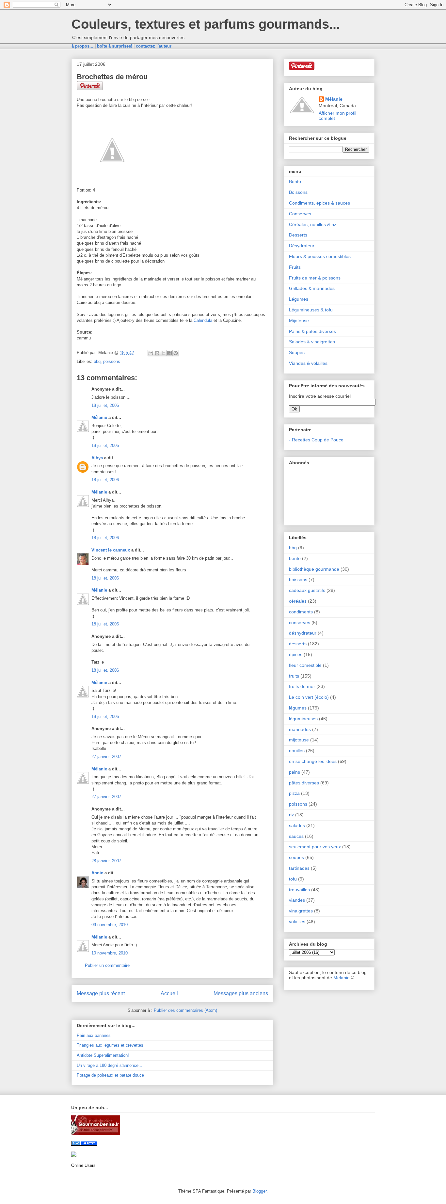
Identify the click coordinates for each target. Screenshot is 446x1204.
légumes (298, 707)
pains (294, 772)
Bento (295, 181)
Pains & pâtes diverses (312, 331)
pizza (294, 793)
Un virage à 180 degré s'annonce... (109, 1065)
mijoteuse (299, 739)
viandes (297, 900)
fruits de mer (302, 686)
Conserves (300, 213)
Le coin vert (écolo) (309, 697)
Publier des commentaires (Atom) (185, 1010)
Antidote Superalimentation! (103, 1055)
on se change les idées (313, 761)
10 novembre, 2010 (109, 953)
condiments (301, 611)
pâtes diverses (304, 782)
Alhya (97, 457)
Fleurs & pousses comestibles (320, 256)
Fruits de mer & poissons (315, 277)
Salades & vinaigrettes (312, 341)
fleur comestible (305, 665)
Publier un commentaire (107, 965)
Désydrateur (301, 245)
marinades (300, 729)
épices (295, 654)
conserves (299, 622)
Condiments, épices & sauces (319, 203)
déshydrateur (302, 633)
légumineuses (303, 718)
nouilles (297, 750)
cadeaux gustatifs (307, 590)
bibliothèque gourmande (314, 569)
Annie (97, 872)
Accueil (169, 993)
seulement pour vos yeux (315, 846)
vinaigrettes (301, 910)
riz (291, 814)
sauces (296, 836)
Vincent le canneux (110, 550)
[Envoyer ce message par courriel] (151, 353)
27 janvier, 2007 (106, 756)
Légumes (298, 299)
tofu (293, 879)
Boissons (298, 192)
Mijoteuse (299, 320)
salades (297, 825)
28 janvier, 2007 (106, 860)
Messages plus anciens (241, 993)
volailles (297, 921)
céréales (298, 601)
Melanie (341, 977)
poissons (111, 361)
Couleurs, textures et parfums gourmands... (206, 24)
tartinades (299, 868)
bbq (97, 361)
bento (295, 558)
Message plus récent (101, 993)
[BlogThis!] (157, 353)
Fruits (295, 267)
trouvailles (299, 889)
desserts (298, 643)
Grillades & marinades (312, 288)
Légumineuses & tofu (311, 309)
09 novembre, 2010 (109, 924)
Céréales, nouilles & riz (312, 224)
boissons (298, 579)
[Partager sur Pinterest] (175, 353)
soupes (296, 857)
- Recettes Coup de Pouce (316, 439)
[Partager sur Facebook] (169, 353)
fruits (294, 676)
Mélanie (99, 417)
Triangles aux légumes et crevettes (110, 1045)
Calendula (203, 320)
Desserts (298, 234)
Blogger (259, 1191)
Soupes (297, 352)
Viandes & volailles (308, 363)
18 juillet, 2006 (105, 405)
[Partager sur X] (163, 353)
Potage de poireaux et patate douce (110, 1075)
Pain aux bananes (94, 1035)
